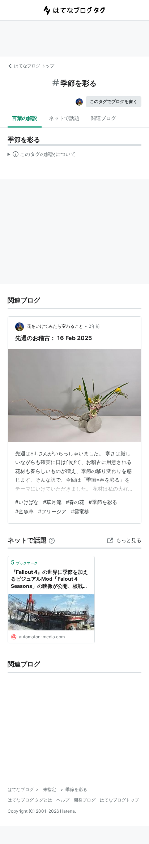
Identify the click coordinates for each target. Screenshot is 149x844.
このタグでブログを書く (113, 101)
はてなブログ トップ (34, 65)
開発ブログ (84, 800)
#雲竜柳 (80, 511)
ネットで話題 (64, 118)
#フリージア (52, 511)
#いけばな (27, 502)
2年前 (94, 326)
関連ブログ (103, 118)
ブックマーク (24, 562)
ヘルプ (62, 800)
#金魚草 (24, 511)
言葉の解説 (24, 118)
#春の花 (75, 502)
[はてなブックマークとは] (52, 540)
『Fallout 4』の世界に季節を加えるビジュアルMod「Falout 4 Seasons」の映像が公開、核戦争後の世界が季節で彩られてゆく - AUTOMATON (49, 579)
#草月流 (52, 502)
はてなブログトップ (119, 800)
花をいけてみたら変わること (55, 326)
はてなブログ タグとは (30, 800)
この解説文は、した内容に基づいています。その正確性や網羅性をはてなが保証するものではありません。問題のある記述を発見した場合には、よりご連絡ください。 (42, 155)
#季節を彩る (103, 502)
